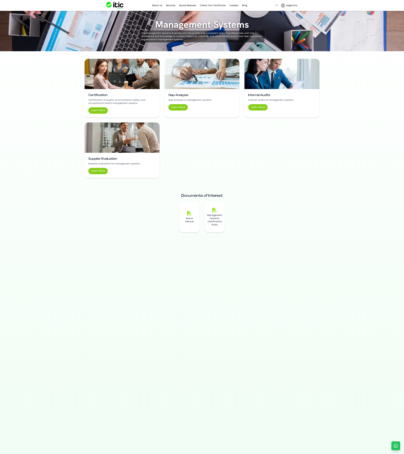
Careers (233, 5)
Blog (244, 5)
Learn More (98, 110)
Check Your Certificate (213, 5)
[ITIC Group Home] (114, 5)
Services (170, 5)
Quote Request (187, 5)
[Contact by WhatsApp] (395, 445)
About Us (157, 5)
